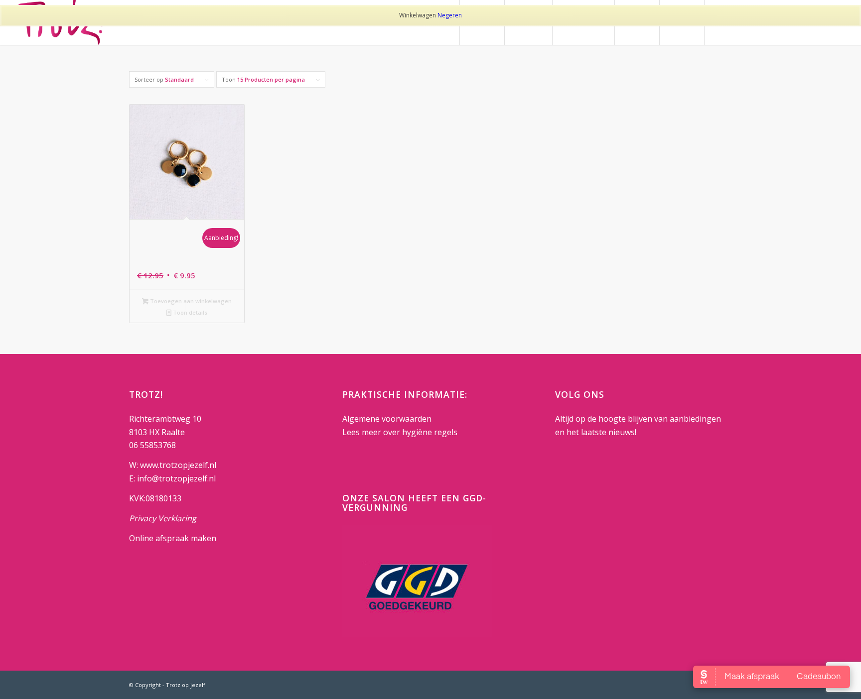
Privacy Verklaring (162, 518)
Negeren (449, 15)
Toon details (189, 312)
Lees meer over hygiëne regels (400, 432)
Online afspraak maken (172, 538)
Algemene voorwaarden (386, 418)
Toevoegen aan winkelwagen (190, 301)
